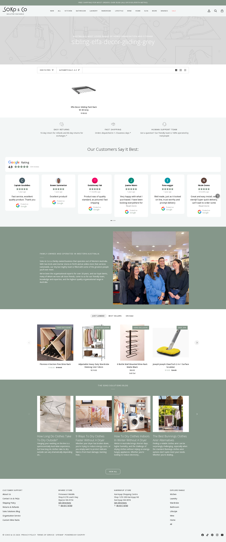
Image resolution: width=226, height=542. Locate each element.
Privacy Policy (28, 535)
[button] (68, 10)
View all (113, 471)
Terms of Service (45, 535)
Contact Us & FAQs (11, 498)
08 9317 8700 (66, 505)
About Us (7, 494)
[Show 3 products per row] (180, 70)
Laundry (173, 498)
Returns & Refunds (11, 507)
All (171, 524)
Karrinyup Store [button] (122, 490)
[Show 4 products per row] (186, 70)
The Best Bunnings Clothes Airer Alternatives (170, 438)
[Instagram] (217, 535)
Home (172, 520)
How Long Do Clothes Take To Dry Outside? (54, 438)
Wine (172, 515)
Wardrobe (174, 503)
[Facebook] (202, 535)
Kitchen (173, 494)
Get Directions (64, 502)
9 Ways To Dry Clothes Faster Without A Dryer (90, 438)
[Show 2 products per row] (176, 70)
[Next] (196, 342)
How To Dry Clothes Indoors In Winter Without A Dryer (131, 438)
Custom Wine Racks (11, 520)
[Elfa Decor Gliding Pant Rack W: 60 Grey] (84, 90)
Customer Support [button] (12, 490)
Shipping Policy (9, 503)
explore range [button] (177, 490)
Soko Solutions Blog (11, 511)
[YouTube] (222, 535)
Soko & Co (10, 535)
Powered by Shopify (75, 535)
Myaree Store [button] (65, 490)
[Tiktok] (207, 535)
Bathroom (174, 507)
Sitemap (60, 535)
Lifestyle (173, 511)
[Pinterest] (212, 535)
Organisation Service (12, 515)
